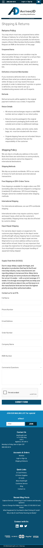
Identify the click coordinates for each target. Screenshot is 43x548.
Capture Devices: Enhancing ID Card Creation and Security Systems (21, 502)
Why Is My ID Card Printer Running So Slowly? (21, 513)
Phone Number (7, 310)
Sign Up (29, 1)
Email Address (21, 321)
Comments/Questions (21, 367)
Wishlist (21, 456)
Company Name (8, 344)
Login (23, 1)
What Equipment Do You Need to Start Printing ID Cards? (21, 510)
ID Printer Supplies (21, 475)
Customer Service (21, 483)
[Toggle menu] (3, 3)
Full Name (5, 298)
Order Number (7, 333)
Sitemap (22, 546)
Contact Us (21, 489)
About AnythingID (21, 481)
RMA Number (7, 356)
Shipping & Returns (21, 461)
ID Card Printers (21, 473)
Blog (21, 486)
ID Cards (21, 478)
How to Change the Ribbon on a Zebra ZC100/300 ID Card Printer (21, 506)
